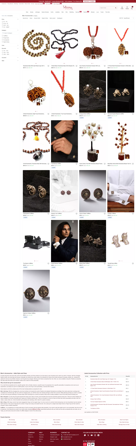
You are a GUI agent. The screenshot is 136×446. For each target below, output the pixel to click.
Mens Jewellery (56, 419)
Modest (92, 12)
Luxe (97, 12)
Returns (41, 439)
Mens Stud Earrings (56, 424)
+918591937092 (67, 439)
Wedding (71, 12)
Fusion (102, 12)
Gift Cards (49, 3)
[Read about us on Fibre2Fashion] (92, 444)
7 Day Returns (10, 3)
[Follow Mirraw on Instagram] (95, 435)
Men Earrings (12, 419)
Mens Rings (101, 422)
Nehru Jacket (52, 18)
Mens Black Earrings (124, 422)
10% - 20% (6, 52)
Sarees (31, 12)
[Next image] (48, 43)
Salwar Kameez (45, 12)
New (27, 12)
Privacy (30, 443)
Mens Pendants (101, 419)
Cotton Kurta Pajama (34, 422)
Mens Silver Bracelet (79, 424)
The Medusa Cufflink (95, 408)
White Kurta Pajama (12, 422)
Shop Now (37, 62)
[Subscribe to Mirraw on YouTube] (91, 435)
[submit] (115, 7)
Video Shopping (57, 3)
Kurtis (52, 12)
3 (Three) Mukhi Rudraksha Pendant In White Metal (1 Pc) (102, 388)
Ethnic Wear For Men (79, 422)
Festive (86, 12)
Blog (29, 439)
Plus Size (107, 12)
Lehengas (37, 12)
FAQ (40, 441)
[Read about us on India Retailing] (89, 444)
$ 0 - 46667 (6, 27)
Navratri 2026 (37, 18)
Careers (52, 441)
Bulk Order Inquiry (39, 3)
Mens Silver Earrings (11, 424)
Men (63, 12)
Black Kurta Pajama (124, 419)
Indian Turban (34, 419)
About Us (30, 434)
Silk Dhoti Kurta (34, 424)
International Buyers (54, 434)
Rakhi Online (6, 41)
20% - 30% (6, 54)
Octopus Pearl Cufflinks (95, 399)
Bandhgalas (59, 18)
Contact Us (4, 3)
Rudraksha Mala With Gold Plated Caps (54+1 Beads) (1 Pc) (103, 379)
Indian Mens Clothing (101, 424)
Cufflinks (6, 35)
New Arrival (25, 18)
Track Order (21, 3)
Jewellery (57, 12)
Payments (41, 434)
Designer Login (53, 436)
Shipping (41, 436)
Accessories (6, 39)
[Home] (67, 7)
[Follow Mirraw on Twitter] (88, 435)
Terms (29, 441)
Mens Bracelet (79, 419)
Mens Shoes (57, 422)
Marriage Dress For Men (124, 424)
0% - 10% (6, 50)
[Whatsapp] (84, 435)
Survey (32, 3)
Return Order (27, 3)
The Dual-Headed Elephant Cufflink (98, 401)
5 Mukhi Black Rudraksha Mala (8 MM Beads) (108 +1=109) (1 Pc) (104, 381)
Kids (67, 12)
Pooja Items (6, 37)
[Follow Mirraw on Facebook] (98, 435)
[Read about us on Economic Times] (85, 444)
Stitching (16, 3)
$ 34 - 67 (6, 23)
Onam (31, 18)
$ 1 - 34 (5, 21)
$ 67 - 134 (6, 25)
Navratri (78, 12)
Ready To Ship (45, 18)
